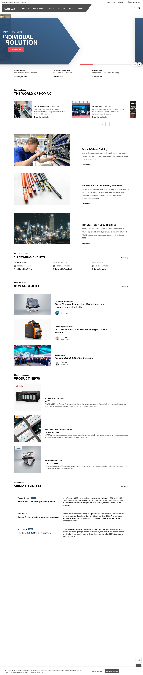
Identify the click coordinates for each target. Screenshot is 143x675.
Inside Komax (60, 355)
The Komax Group (7, 2)
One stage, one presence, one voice (74, 358)
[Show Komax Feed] (138, 660)
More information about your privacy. (33, 672)
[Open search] (133, 8)
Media (109, 2)
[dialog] (71, 671)
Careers (23, 2)
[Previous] (135, 64)
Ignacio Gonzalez (66, 312)
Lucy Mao (64, 363)
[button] (96, 671)
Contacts (120, 2)
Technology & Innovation (64, 301)
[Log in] (139, 8)
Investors (17, 2)
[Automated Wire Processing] (10, 8)
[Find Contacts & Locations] (138, 667)
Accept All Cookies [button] (112, 671)
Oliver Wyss (64, 337)
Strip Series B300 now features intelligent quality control (81, 331)
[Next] (139, 64)
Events (114, 2)
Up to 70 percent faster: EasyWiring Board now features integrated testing (79, 305)
